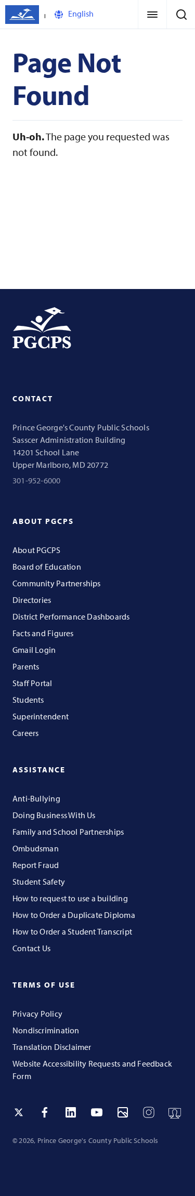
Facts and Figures (43, 633)
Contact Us (31, 948)
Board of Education (46, 566)
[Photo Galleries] (122, 1112)
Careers (25, 733)
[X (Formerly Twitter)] (18, 1112)
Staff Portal (32, 683)
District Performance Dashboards (71, 616)
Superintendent (40, 716)
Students (28, 699)
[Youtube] (96, 1112)
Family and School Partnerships (68, 831)
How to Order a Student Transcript (72, 931)
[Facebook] (44, 1112)
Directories (31, 600)
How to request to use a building (70, 898)
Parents (25, 666)
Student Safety (38, 881)
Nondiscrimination (46, 1030)
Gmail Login (34, 650)
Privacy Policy (37, 1013)
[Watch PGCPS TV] (174, 1112)
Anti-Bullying (36, 798)
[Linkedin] (70, 1112)
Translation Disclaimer (52, 1047)
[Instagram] (148, 1112)
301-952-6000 (36, 480)
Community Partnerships (56, 583)
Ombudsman (35, 848)
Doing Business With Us (54, 815)
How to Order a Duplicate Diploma (73, 915)
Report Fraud (35, 865)
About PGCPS (36, 550)
